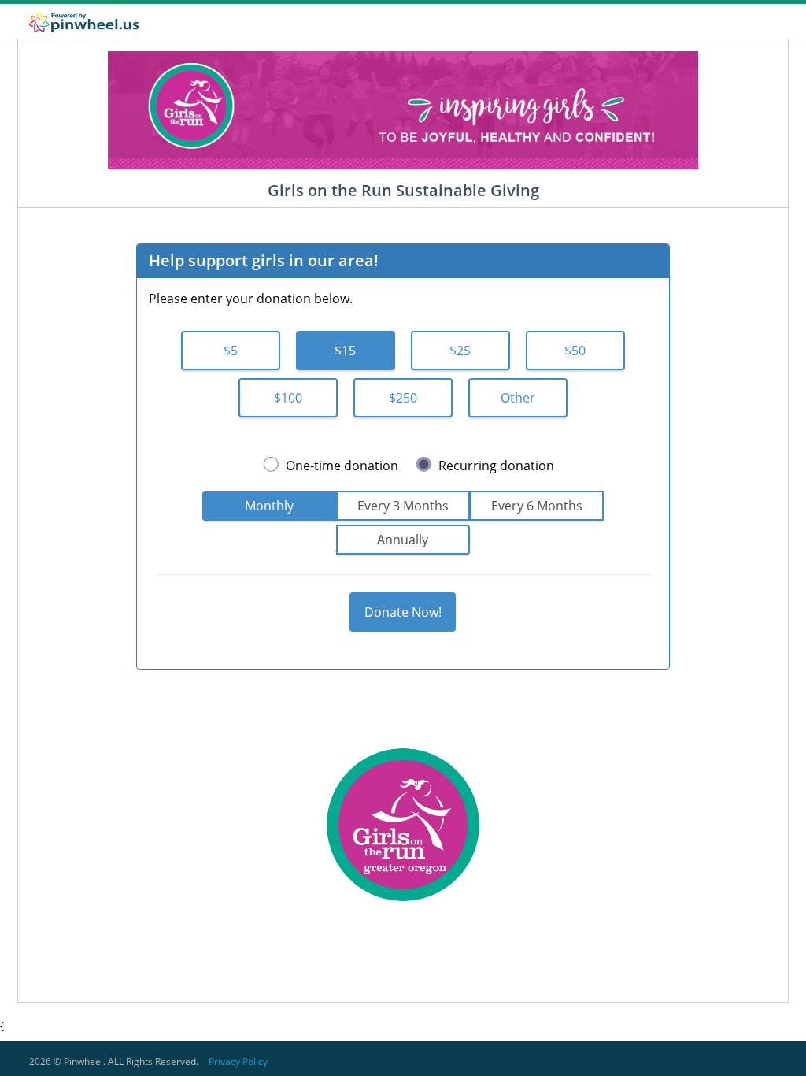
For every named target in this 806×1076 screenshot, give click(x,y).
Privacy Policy (238, 1061)
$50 (575, 350)
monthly (269, 505)
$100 (288, 397)
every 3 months (403, 505)
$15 (345, 350)
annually (402, 539)
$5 (231, 350)
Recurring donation (496, 465)
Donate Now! (403, 612)
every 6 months (536, 505)
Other (518, 397)
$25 (460, 350)
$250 (403, 397)
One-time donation (342, 465)
